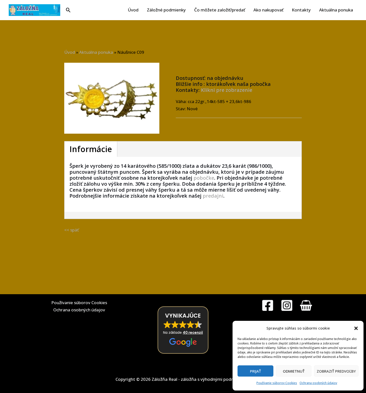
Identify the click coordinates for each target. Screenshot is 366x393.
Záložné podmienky (166, 10)
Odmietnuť (294, 371)
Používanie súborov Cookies (276, 383)
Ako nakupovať (268, 10)
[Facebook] (267, 305)
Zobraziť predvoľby (336, 371)
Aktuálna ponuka (336, 10)
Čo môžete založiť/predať (219, 10)
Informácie (90, 149)
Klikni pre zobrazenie (226, 90)
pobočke (203, 177)
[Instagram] (287, 305)
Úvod (133, 10)
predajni (213, 195)
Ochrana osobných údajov (318, 383)
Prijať (255, 371)
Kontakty (301, 10)
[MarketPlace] (306, 305)
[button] (356, 328)
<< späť (71, 230)
